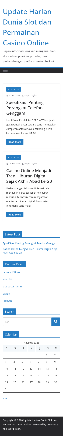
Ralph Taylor (30, 95)
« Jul (5, 398)
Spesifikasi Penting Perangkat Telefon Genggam (25, 107)
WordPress (14, 428)
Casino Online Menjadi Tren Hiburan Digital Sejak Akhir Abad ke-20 (29, 176)
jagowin (7, 300)
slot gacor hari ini (12, 286)
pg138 (6, 293)
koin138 (7, 279)
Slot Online (13, 89)
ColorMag (52, 424)
